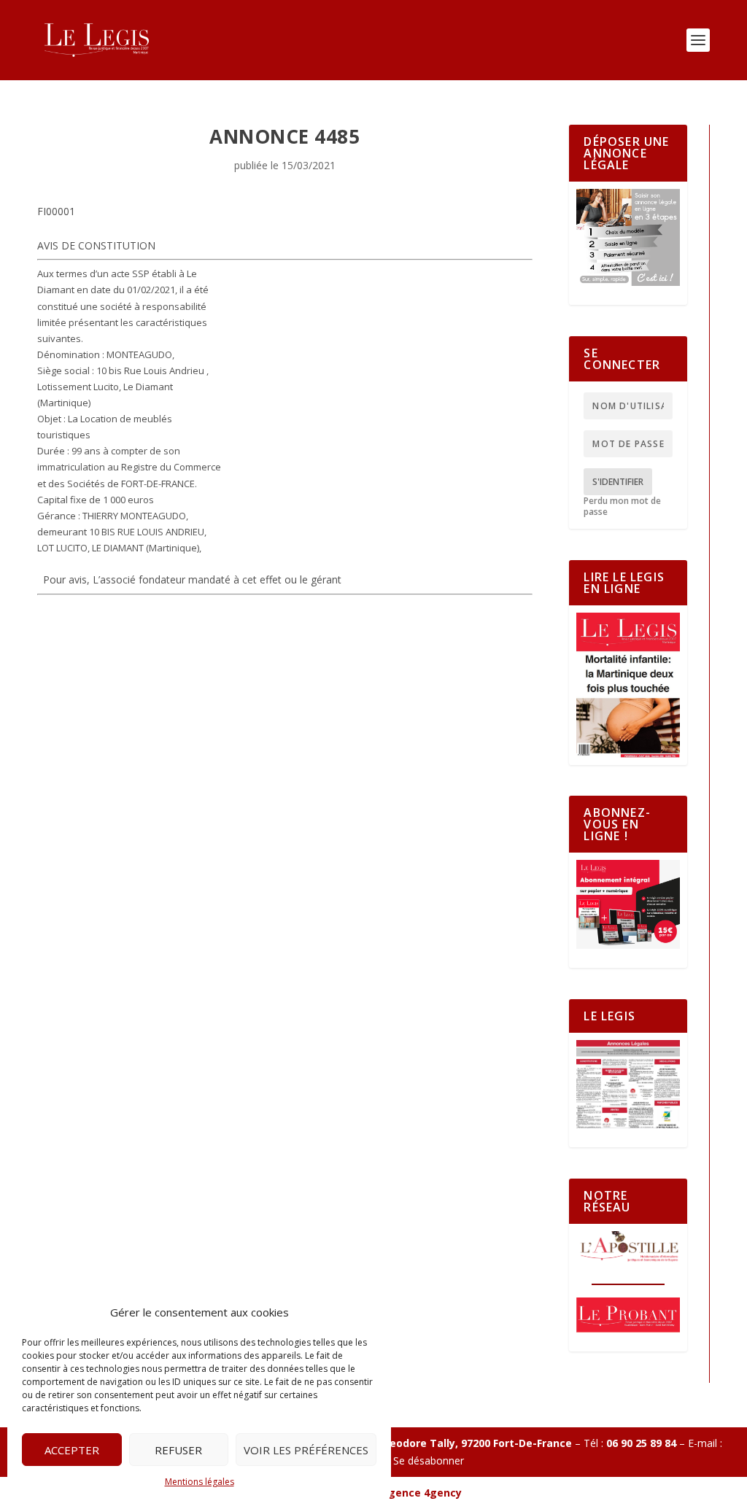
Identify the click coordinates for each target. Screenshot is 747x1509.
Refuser (178, 1450)
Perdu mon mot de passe (622, 506)
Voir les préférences (306, 1450)
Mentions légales (199, 1481)
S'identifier (617, 482)
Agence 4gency (421, 1493)
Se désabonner (428, 1460)
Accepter (71, 1450)
